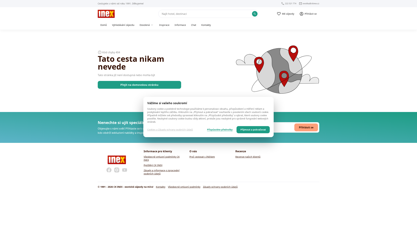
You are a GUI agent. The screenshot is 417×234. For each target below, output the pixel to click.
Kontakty (206, 24)
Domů (103, 24)
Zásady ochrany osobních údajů (220, 186)
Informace (180, 24)
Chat (193, 24)
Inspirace (164, 24)
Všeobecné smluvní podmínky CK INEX (162, 158)
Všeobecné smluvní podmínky (184, 186)
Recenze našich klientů (247, 156)
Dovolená (145, 24)
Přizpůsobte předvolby (220, 129)
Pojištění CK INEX (153, 165)
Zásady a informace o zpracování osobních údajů (162, 172)
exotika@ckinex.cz (311, 3)
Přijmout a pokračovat (253, 129)
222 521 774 (290, 3)
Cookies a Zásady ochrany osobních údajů (170, 129)
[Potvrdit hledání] (255, 14)
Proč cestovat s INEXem (202, 156)
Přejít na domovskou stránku (139, 85)
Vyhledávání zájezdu (123, 24)
